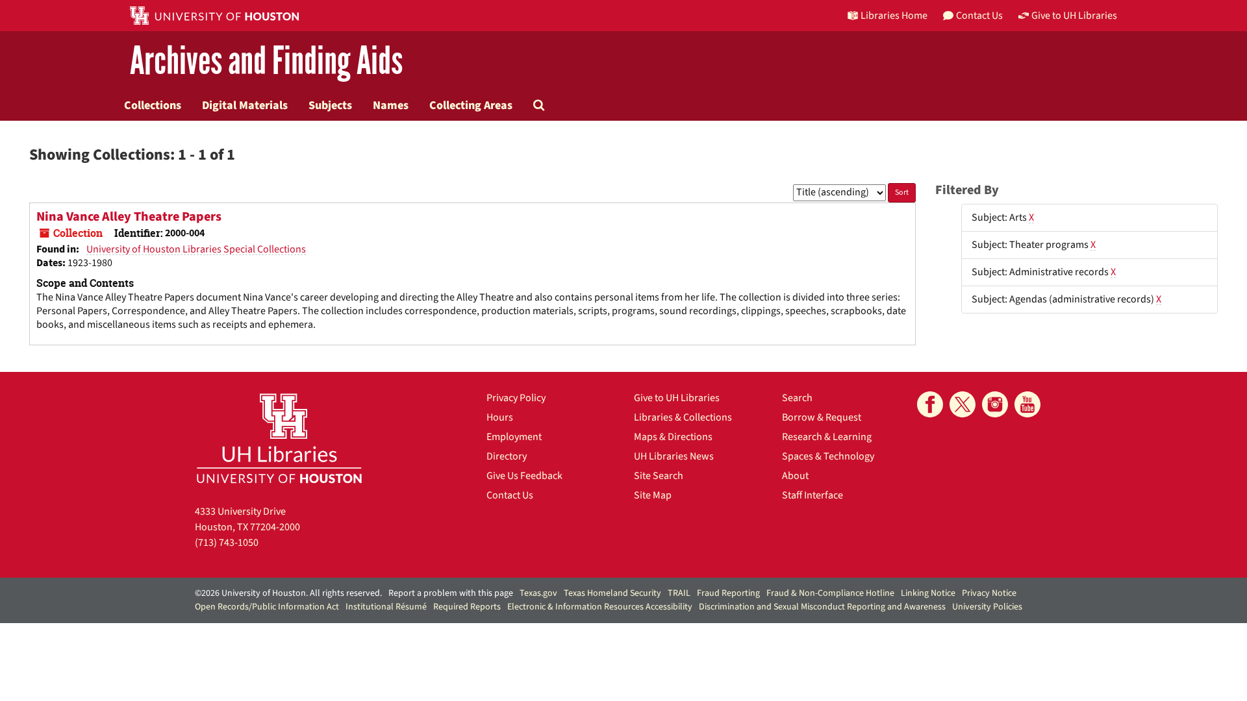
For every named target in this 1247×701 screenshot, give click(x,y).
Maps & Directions (673, 437)
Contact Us (509, 495)
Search (797, 398)
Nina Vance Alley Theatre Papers (128, 217)
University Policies (987, 606)
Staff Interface (812, 495)
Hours (499, 417)
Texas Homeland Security (612, 593)
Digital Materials (245, 105)
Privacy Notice (989, 593)
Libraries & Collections (683, 417)
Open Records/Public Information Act (267, 606)
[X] (963, 404)
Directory (506, 456)
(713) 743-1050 (226, 542)
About (795, 476)
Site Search (658, 476)
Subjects (330, 105)
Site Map (653, 495)
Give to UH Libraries (677, 398)
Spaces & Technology (828, 456)
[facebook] (930, 404)
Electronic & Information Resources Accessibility (599, 606)
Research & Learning (827, 437)
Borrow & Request (821, 417)
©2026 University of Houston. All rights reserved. (288, 593)
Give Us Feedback (524, 476)
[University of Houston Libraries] (279, 438)
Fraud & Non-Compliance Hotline (830, 593)
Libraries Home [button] (894, 15)
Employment (514, 437)
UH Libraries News (674, 456)
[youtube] (1027, 404)
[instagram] (995, 404)
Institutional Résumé (386, 606)
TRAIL (679, 593)
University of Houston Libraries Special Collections (196, 249)
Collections (152, 105)
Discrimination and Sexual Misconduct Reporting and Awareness (822, 606)
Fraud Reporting (728, 593)
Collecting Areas (470, 105)
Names (391, 105)
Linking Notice (928, 593)
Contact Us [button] (979, 15)
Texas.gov (538, 593)
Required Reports (467, 606)
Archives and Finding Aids (266, 61)
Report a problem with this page (450, 593)
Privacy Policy (516, 398)
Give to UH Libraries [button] (1074, 15)
